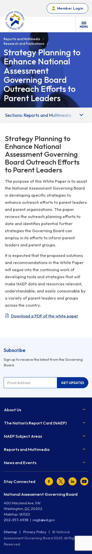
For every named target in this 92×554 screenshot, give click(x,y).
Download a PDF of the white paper (44, 315)
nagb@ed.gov (44, 520)
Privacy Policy (35, 532)
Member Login (70, 8)
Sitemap (11, 532)
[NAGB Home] (14, 20)
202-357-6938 (16, 520)
